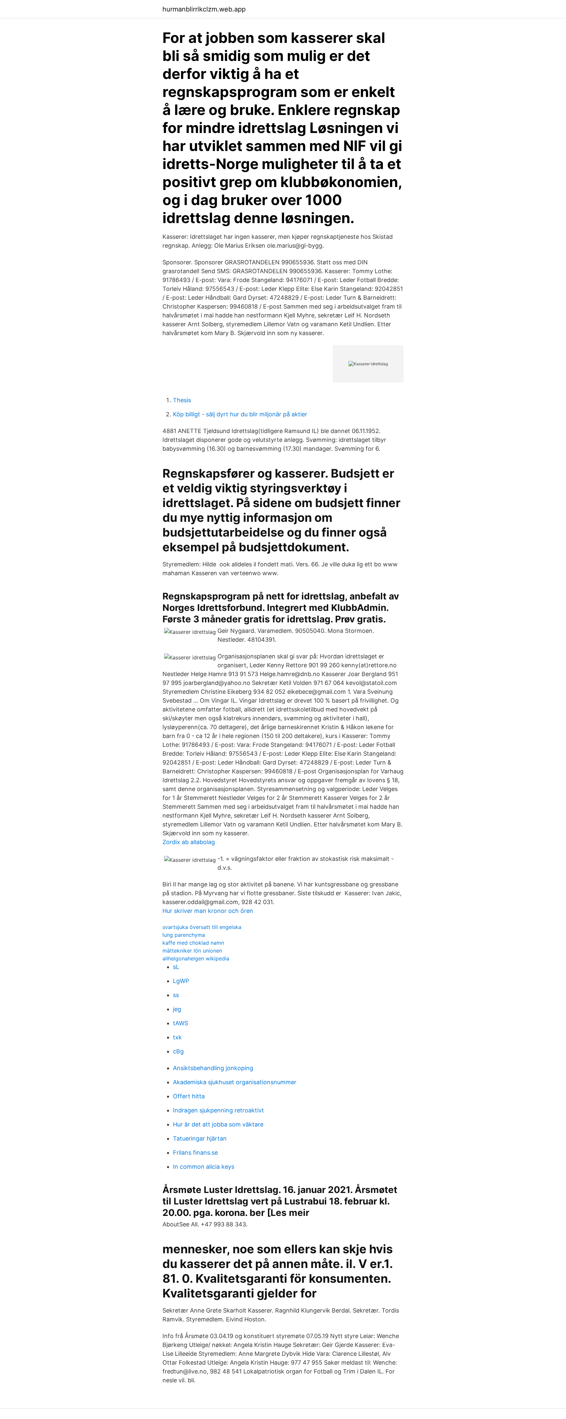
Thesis (182, 400)
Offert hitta (189, 1096)
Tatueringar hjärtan (200, 1138)
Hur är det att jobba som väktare (218, 1124)
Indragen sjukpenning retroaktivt (218, 1110)
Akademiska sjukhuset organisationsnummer (234, 1082)
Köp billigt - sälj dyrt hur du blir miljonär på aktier (240, 414)
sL (176, 966)
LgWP (181, 980)
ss (176, 995)
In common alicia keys (203, 1166)
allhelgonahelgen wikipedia (195, 958)
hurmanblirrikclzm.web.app (204, 9)
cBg (178, 1051)
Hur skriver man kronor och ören (207, 910)
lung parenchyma (183, 935)
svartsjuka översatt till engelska (201, 927)
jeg (177, 1009)
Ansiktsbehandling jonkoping (213, 1068)
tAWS (180, 1023)
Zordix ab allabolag (188, 842)
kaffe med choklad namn (193, 942)
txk (177, 1037)
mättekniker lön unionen (192, 950)
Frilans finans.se (195, 1152)
